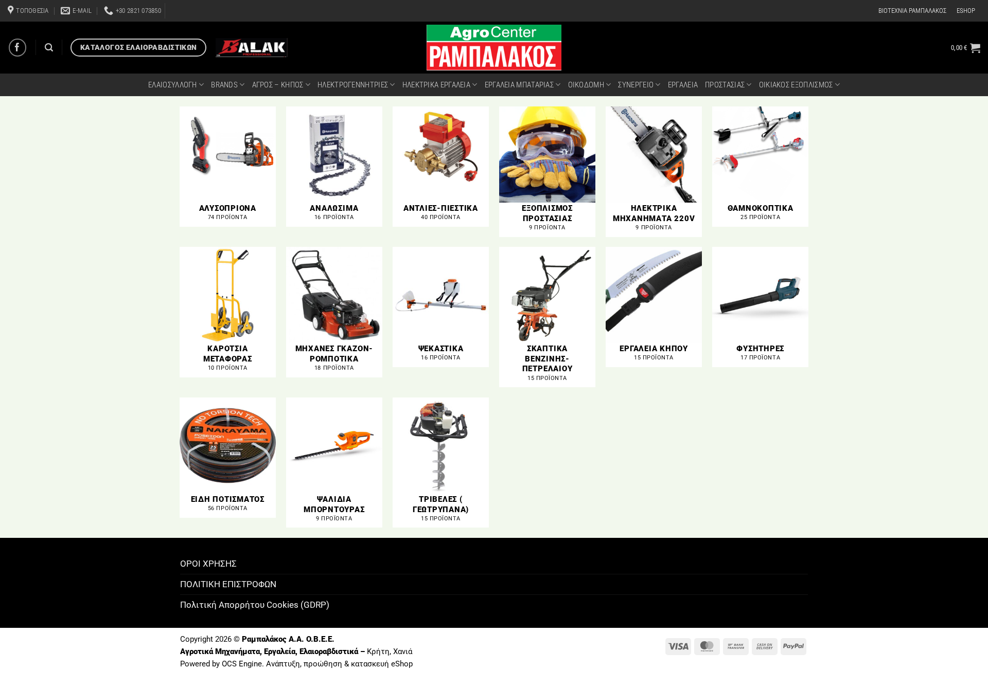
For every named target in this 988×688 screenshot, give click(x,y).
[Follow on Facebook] (18, 48)
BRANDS (224, 84)
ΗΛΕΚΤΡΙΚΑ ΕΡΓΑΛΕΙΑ (436, 84)
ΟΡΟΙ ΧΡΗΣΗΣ (208, 563)
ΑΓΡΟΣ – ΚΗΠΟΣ (278, 84)
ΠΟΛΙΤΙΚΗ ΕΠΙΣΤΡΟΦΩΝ (228, 584)
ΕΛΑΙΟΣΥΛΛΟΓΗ (172, 84)
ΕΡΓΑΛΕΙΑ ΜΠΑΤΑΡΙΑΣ (519, 84)
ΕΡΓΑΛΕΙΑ (683, 84)
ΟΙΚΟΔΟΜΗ (586, 84)
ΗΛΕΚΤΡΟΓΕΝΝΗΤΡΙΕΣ (352, 84)
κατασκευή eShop (382, 663)
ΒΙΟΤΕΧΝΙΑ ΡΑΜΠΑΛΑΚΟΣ (912, 10)
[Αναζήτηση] (49, 48)
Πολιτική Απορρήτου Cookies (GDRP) (254, 605)
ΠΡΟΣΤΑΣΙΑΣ (725, 84)
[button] (965, 48)
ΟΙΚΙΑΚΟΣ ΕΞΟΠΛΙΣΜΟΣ (796, 84)
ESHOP (966, 10)
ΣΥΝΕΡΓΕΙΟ (636, 84)
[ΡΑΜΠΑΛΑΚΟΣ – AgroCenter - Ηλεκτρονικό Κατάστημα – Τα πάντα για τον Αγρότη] (494, 48)
